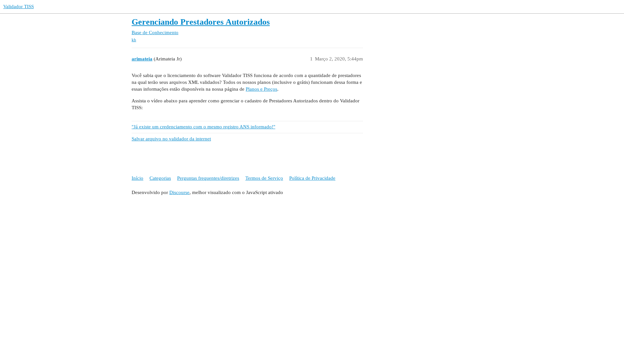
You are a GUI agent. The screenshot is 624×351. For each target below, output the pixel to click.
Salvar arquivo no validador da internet (171, 138)
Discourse (179, 192)
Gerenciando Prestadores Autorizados (201, 22)
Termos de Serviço (264, 178)
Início (137, 178)
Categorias (160, 178)
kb (134, 39)
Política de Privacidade (312, 178)
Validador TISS (18, 6)
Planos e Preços (261, 89)
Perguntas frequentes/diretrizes (208, 178)
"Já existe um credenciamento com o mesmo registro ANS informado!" (203, 126)
